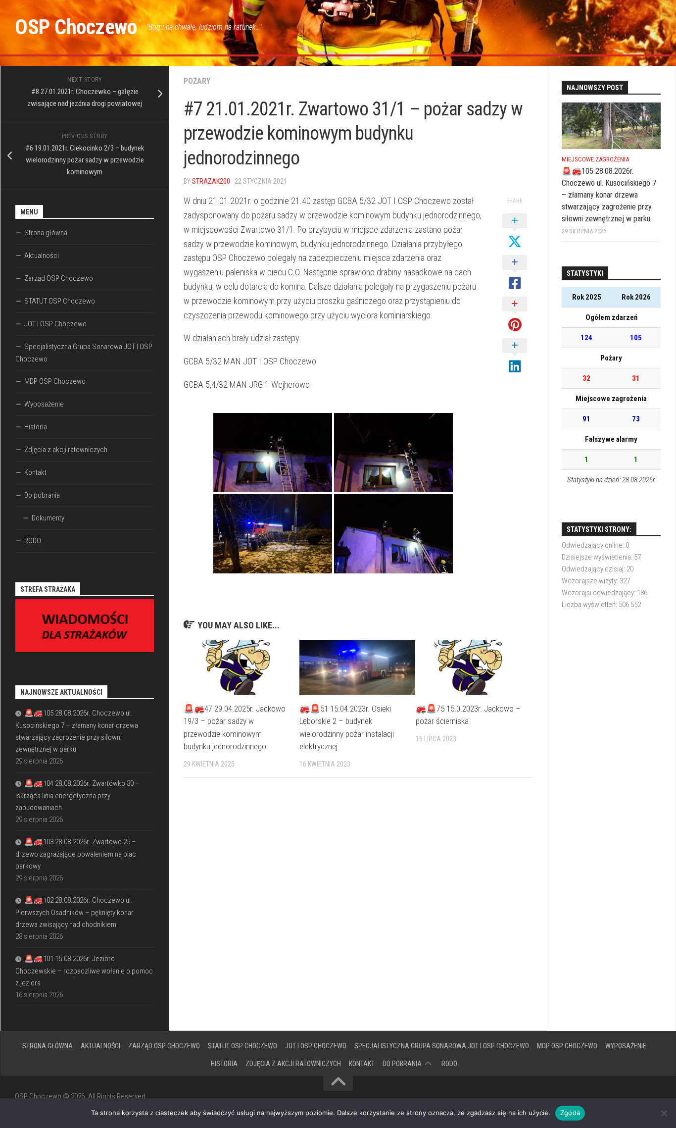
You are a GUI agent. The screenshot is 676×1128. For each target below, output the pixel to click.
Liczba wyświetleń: (590, 604)
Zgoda (570, 1113)
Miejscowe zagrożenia (595, 159)
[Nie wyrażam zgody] (664, 1113)
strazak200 (211, 181)
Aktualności (41, 255)
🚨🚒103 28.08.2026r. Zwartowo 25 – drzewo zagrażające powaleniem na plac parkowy (75, 854)
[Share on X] (514, 231)
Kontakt (35, 472)
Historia (35, 426)
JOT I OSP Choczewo (55, 323)
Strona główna (45, 232)
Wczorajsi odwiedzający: (599, 592)
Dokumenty (48, 517)
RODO (32, 540)
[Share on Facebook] (514, 273)
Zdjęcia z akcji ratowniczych (65, 449)
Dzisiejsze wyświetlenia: (598, 557)
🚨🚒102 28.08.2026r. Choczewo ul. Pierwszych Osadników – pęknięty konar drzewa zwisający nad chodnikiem (74, 912)
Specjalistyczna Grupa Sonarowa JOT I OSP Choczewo (83, 352)
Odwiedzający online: (594, 545)
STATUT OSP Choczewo (59, 301)
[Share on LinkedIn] (514, 356)
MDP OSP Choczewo (55, 381)
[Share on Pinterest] (514, 315)
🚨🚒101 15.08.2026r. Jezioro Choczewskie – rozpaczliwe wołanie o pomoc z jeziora (84, 970)
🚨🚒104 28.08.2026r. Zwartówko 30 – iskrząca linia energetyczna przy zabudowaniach (77, 795)
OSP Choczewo (76, 27)
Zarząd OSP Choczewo (58, 278)
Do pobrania (42, 495)
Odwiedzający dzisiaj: (594, 568)
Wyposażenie (44, 404)
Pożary (197, 81)
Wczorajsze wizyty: (591, 580)
